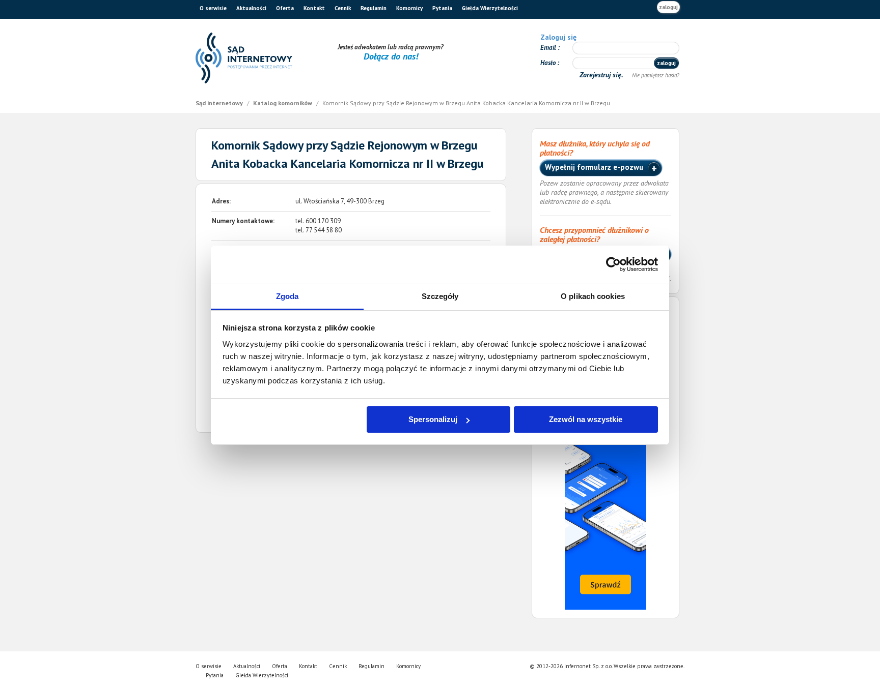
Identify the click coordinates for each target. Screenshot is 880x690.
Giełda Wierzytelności (490, 8)
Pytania (442, 8)
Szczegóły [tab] (440, 296)
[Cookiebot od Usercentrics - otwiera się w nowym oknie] (613, 264)
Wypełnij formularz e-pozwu (595, 167)
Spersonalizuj (432, 419)
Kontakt (314, 8)
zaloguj (668, 7)
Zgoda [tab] (287, 296)
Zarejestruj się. (602, 74)
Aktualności (251, 8)
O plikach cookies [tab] (593, 296)
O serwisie (213, 8)
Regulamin (374, 8)
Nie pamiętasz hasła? (655, 75)
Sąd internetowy (220, 103)
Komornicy (409, 8)
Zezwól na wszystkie (585, 419)
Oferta (285, 8)
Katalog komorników (283, 103)
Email (549, 47)
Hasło (548, 62)
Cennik (343, 8)
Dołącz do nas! (391, 56)
